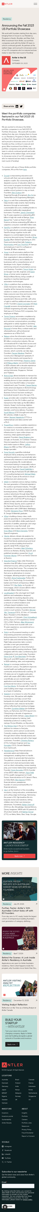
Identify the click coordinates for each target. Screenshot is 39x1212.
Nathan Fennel (27, 812)
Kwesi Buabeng (25, 437)
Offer (6, 284)
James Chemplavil (27, 212)
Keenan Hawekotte (16, 417)
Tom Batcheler (20, 656)
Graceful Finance (10, 561)
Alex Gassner (20, 780)
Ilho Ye (30, 195)
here (25, 169)
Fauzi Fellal (29, 772)
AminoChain (8, 375)
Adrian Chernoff (28, 804)
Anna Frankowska (18, 578)
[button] (35, 4)
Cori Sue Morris (10, 686)
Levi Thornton (22, 244)
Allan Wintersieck (27, 622)
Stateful (7, 694)
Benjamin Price (17, 511)
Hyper (6, 252)
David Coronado (23, 304)
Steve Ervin (8, 656)
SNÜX (6, 482)
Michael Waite (29, 474)
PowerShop (8, 425)
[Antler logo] (12, 1065)
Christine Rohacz (27, 740)
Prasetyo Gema (29, 360)
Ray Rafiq (18, 585)
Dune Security (9, 452)
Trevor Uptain (28, 269)
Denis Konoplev (17, 770)
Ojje (5, 790)
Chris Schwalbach (30, 617)
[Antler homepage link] (7, 4)
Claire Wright (29, 716)
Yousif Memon (9, 412)
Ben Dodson (16, 193)
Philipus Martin (12, 363)
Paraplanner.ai (9, 751)
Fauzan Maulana (17, 353)
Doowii (6, 176)
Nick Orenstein (22, 531)
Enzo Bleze (8, 531)
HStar (6, 516)
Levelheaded (9, 593)
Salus (6, 200)
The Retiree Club (10, 726)
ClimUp (6, 536)
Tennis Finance (9, 316)
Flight (6, 632)
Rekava (6, 336)
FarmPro (7, 227)
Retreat (6, 664)
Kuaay (6, 398)
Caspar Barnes (31, 385)
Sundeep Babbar (18, 708)
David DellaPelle (25, 469)
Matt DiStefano (27, 548)
